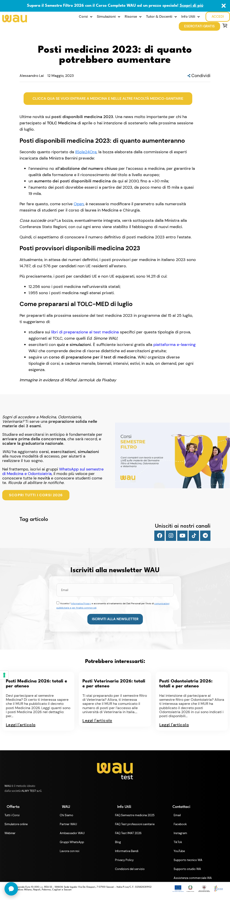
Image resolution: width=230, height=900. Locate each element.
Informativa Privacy (81, 603)
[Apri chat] (11, 889)
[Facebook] (159, 536)
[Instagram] (171, 536)
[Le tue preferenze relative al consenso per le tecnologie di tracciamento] (4, 675)
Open (79, 204)
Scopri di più (191, 6)
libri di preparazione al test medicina (85, 332)
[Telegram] (205, 536)
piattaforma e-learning (174, 344)
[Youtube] (182, 536)
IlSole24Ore (86, 152)
